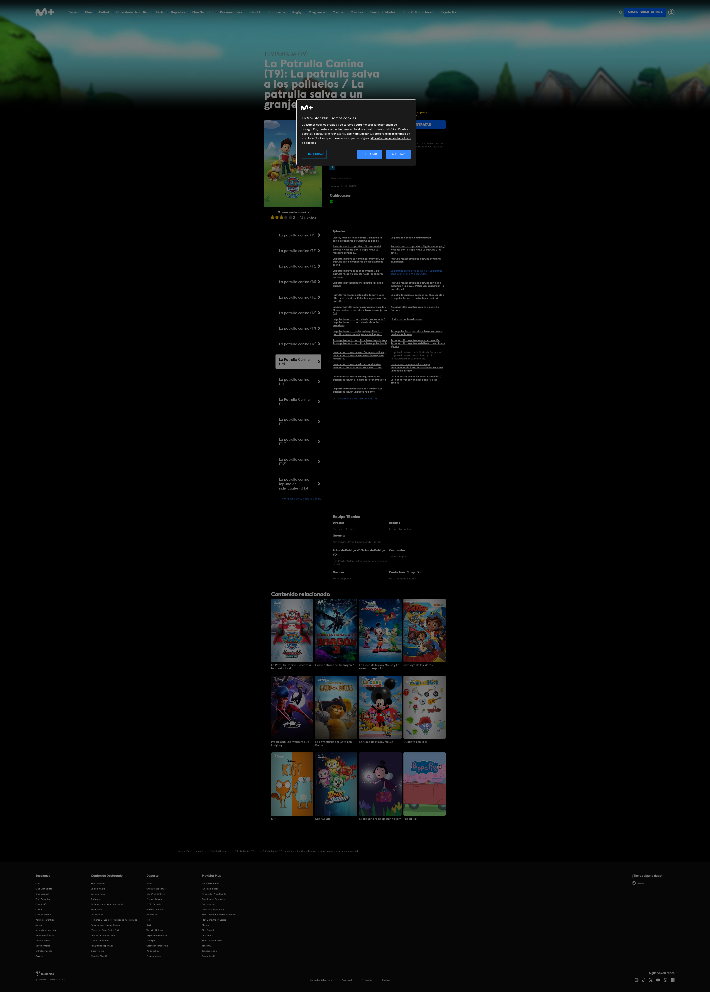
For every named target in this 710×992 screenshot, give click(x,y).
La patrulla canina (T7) (297, 328)
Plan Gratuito (202, 12)
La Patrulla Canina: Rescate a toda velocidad (291, 666)
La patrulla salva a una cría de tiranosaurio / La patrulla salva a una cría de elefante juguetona (359, 322)
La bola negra (98, 888)
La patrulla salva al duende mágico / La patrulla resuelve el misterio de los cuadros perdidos (358, 273)
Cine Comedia (43, 899)
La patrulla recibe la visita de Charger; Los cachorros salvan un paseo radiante (357, 390)
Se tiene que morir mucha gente (107, 904)
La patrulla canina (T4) (297, 282)
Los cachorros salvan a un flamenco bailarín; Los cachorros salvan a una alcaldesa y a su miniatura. (359, 355)
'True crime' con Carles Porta (105, 930)
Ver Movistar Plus (210, 883)
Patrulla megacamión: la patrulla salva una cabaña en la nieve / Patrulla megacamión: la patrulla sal (417, 285)
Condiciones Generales (213, 899)
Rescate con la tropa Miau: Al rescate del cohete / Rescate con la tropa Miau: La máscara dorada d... (357, 249)
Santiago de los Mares (418, 665)
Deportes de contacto (157, 935)
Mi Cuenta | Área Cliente (214, 894)
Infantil (254, 12)
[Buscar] (620, 12)
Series (73, 12)
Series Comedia (43, 940)
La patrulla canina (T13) (294, 461)
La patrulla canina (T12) (294, 441)
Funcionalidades (382, 12)
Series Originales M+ (46, 930)
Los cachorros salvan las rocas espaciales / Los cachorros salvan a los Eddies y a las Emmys (416, 379)
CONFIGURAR (314, 154)
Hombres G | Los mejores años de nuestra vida (114, 920)
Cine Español (42, 894)
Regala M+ (449, 12)
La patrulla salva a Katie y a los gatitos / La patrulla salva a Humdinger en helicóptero (357, 333)
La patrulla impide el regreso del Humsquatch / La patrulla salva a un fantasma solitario (417, 296)
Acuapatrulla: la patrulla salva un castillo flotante (415, 308)
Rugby (296, 12)
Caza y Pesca (97, 951)
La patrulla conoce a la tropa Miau (411, 237)
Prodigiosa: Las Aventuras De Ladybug (290, 743)
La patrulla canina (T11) (294, 421)
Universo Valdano (155, 909)
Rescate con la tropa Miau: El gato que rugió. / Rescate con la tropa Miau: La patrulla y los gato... (418, 249)
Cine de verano (43, 914)
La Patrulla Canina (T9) (294, 361)
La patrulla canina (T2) (297, 250)
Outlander (96, 899)
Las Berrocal (97, 914)
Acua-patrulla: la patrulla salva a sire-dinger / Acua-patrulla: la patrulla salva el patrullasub (360, 342)
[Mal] (277, 217)
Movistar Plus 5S (99, 956)
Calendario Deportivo (157, 945)
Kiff (273, 818)
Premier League (154, 899)
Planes (205, 925)
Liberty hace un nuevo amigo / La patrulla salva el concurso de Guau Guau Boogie (357, 239)
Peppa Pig (410, 818)
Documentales (231, 12)
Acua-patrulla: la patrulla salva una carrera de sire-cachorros (416, 333)
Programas (317, 12)
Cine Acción (41, 904)
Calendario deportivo (132, 12)
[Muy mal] (273, 217)
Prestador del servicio (321, 980)
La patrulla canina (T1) (297, 235)
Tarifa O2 (206, 945)
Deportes (178, 12)
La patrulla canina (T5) (297, 297)
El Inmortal (96, 909)
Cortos (338, 12)
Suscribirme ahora (645, 12)
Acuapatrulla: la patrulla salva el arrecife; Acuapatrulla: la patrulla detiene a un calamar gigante (418, 343)
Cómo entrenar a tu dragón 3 (334, 665)
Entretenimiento (44, 951)
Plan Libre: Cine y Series (214, 920)
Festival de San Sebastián (103, 935)
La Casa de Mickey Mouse (376, 742)
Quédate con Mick (415, 742)
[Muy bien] (290, 217)
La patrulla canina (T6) (297, 313)
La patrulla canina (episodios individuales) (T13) (294, 483)
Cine (88, 12)
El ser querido (98, 883)
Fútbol (104, 12)
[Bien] (286, 217)
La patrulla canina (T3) (297, 266)
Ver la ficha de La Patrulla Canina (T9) (355, 398)
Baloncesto (276, 12)
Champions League (156, 888)
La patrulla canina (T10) (294, 381)
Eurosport (151, 940)
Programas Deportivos (102, 945)
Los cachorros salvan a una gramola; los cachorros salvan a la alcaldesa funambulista (359, 378)
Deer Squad (323, 818)
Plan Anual (207, 935)
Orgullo (39, 956)
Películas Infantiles (45, 920)
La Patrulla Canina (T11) (294, 401)
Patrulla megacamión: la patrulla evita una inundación (416, 260)
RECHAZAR (369, 154)
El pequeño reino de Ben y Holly (380, 818)
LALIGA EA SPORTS (155, 894)
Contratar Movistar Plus (213, 909)
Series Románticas (45, 935)
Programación (153, 956)
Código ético (208, 904)
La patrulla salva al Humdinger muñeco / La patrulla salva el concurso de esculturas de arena (358, 261)
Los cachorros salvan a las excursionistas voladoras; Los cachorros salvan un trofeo (357, 366)
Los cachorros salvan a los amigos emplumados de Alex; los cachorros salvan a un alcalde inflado (417, 367)
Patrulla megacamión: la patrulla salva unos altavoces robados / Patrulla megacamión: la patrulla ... (359, 298)
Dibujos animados (100, 940)
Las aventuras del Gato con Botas (333, 743)
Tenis (159, 12)
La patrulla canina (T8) (297, 344)
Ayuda (641, 883)
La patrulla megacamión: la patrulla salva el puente (358, 284)
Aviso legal (347, 980)
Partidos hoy (152, 951)
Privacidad (367, 980)
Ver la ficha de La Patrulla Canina (301, 498)
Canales (357, 12)
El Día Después (153, 904)
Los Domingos (98, 894)
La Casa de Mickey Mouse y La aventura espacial (379, 666)
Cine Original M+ (44, 888)
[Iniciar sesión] (671, 12)
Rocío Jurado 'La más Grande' (106, 925)
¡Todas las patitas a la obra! (406, 319)
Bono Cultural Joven (418, 12)
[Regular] (281, 217)
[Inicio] (45, 12)
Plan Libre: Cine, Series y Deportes (219, 914)
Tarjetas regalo (209, 951)
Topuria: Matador (155, 930)
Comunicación (209, 956)
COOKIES (386, 980)
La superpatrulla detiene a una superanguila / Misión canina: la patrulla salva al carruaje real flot (360, 310)
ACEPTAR (398, 154)
